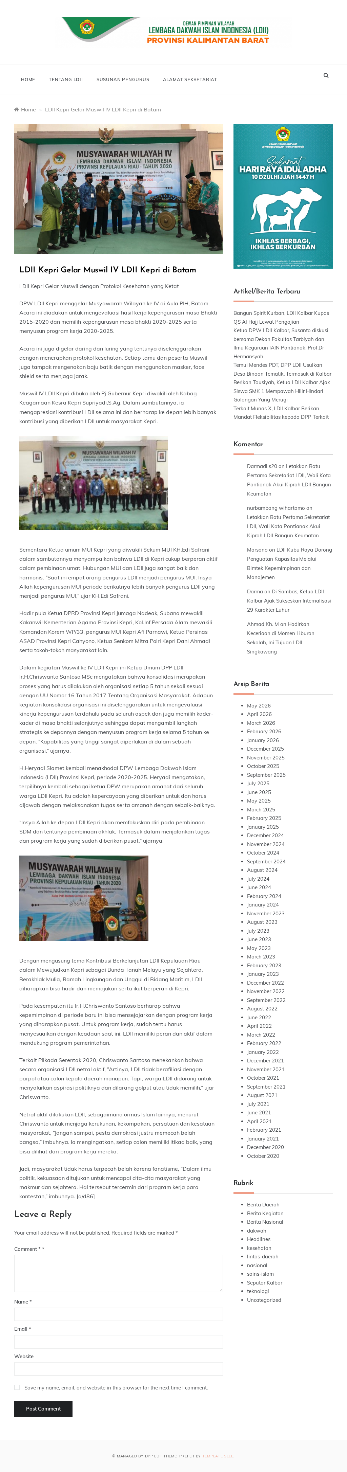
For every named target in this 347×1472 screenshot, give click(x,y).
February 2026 (264, 731)
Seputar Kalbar (264, 1282)
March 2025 (261, 809)
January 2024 (263, 904)
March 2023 (261, 956)
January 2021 (263, 1138)
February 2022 (264, 1043)
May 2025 (259, 800)
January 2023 (263, 974)
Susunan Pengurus (123, 79)
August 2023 (262, 922)
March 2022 (261, 1034)
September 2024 (266, 861)
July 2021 (258, 1104)
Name (23, 1301)
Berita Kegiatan (265, 1213)
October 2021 (263, 1078)
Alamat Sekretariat (190, 79)
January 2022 (263, 1052)
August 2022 (262, 1008)
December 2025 (265, 749)
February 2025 (264, 818)
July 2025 (258, 783)
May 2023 (259, 948)
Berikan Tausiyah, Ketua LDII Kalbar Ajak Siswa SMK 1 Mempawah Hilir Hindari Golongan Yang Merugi (281, 391)
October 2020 (263, 1156)
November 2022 (266, 991)
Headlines (258, 1239)
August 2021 (262, 1095)
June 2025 (259, 792)
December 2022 (265, 983)
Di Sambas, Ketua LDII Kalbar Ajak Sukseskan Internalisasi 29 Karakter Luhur (289, 600)
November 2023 (266, 913)
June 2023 (259, 939)
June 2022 (259, 1017)
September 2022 (266, 1000)
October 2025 (263, 766)
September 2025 (266, 775)
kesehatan (259, 1248)
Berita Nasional (265, 1222)
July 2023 (258, 931)
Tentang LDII (66, 79)
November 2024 (266, 844)
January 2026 (263, 740)
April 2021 (259, 1121)
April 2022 (259, 1026)
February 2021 (264, 1130)
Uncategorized (264, 1300)
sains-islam (260, 1274)
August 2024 (262, 870)
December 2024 (265, 835)
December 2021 (265, 1060)
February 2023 (264, 965)
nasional (257, 1265)
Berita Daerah (263, 1204)
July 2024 (258, 879)
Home (28, 79)
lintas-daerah (263, 1256)
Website (24, 1356)
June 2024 (259, 887)
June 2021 (259, 1112)
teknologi (258, 1291)
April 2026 (259, 714)
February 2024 (264, 896)
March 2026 (261, 723)
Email (22, 1329)
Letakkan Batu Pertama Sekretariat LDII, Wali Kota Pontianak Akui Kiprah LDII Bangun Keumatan (288, 526)
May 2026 (259, 705)
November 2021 (266, 1069)
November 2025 (266, 757)
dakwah (256, 1230)
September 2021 (266, 1086)
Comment (27, 1249)
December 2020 (265, 1147)
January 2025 (263, 827)
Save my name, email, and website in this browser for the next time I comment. (116, 1387)
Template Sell (217, 1456)
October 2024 (263, 852)
